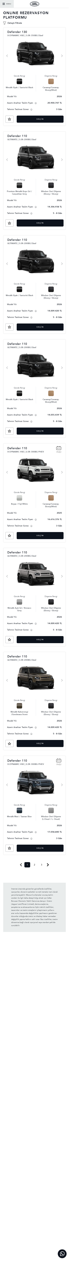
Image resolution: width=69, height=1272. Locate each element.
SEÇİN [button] (40, 119)
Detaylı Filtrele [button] (15, 23)
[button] (9, 119)
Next (47, 865)
